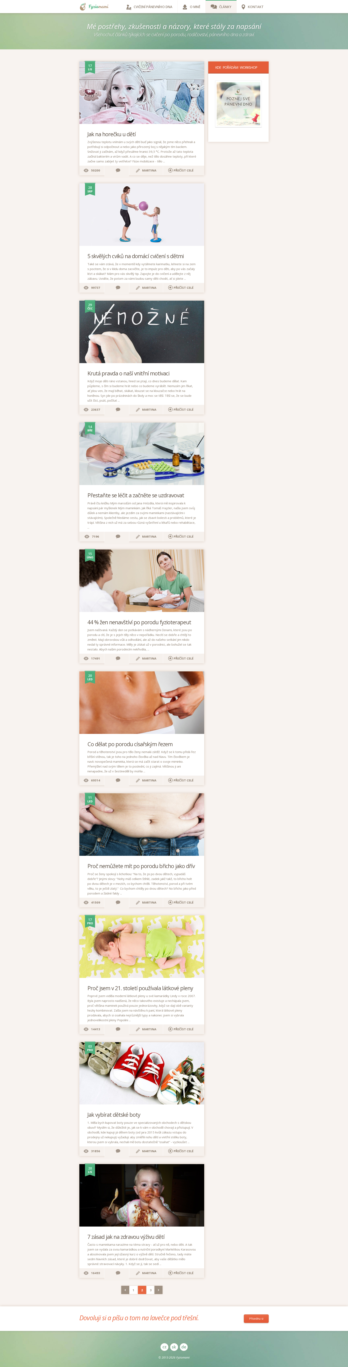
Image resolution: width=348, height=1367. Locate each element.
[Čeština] (164, 1347)
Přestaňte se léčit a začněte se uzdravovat (135, 495)
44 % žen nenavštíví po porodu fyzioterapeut (139, 622)
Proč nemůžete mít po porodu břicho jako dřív (141, 866)
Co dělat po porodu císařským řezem (130, 744)
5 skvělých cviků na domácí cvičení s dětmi (135, 256)
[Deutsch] (184, 1347)
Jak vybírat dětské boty (113, 1114)
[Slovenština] (174, 1347)
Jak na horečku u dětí (111, 134)
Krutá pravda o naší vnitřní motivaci (128, 373)
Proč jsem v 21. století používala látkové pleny (140, 988)
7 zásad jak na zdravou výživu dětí (126, 1236)
